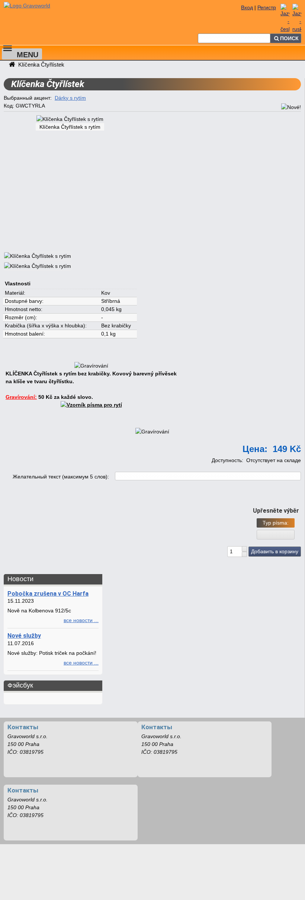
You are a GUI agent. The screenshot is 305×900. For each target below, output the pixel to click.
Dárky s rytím (70, 98)
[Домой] (36, 5)
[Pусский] (296, 29)
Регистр (266, 7)
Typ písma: (276, 523)
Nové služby (24, 635)
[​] (244, 549)
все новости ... (81, 620)
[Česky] (284, 29)
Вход (247, 7)
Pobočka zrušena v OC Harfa (48, 593)
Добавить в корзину (274, 551)
